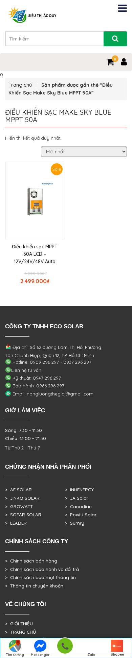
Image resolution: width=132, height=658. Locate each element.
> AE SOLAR (18, 489)
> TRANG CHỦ (20, 632)
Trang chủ (20, 85)
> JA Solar (76, 498)
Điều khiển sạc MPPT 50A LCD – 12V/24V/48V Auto (35, 254)
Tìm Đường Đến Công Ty (15, 655)
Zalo (91, 655)
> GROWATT (19, 506)
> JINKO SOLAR (22, 498)
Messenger (40, 655)
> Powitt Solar (80, 514)
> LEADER (16, 523)
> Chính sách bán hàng (31, 561)
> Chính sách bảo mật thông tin (40, 577)
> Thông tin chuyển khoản (34, 585)
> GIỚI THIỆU (19, 623)
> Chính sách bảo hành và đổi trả (42, 569)
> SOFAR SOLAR (23, 514)
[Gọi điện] (64, 648)
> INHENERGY (79, 489)
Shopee (117, 654)
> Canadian (78, 506)
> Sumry (74, 523)
